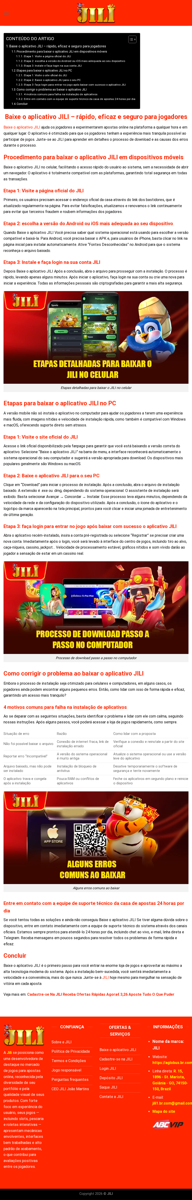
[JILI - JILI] (96, 13)
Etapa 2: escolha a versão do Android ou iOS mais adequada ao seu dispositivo (74, 61)
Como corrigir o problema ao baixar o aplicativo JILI (52, 89)
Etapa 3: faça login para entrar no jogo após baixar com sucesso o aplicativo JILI (75, 84)
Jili (9, 1052)
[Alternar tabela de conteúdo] (130, 39)
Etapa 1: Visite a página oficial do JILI (47, 56)
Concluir (22, 104)
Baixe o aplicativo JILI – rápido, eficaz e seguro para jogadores (57, 46)
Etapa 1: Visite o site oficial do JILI (45, 75)
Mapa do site (163, 1111)
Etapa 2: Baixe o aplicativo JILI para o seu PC (52, 80)
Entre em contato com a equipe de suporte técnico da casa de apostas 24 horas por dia (79, 99)
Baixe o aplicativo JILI (22, 127)
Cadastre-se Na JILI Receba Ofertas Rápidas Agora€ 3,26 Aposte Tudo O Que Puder (100, 994)
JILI (105, 977)
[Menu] (6, 13)
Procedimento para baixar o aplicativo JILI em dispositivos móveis (62, 51)
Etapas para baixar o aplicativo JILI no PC (44, 70)
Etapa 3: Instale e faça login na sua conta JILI (52, 65)
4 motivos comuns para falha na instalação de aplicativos (60, 94)
